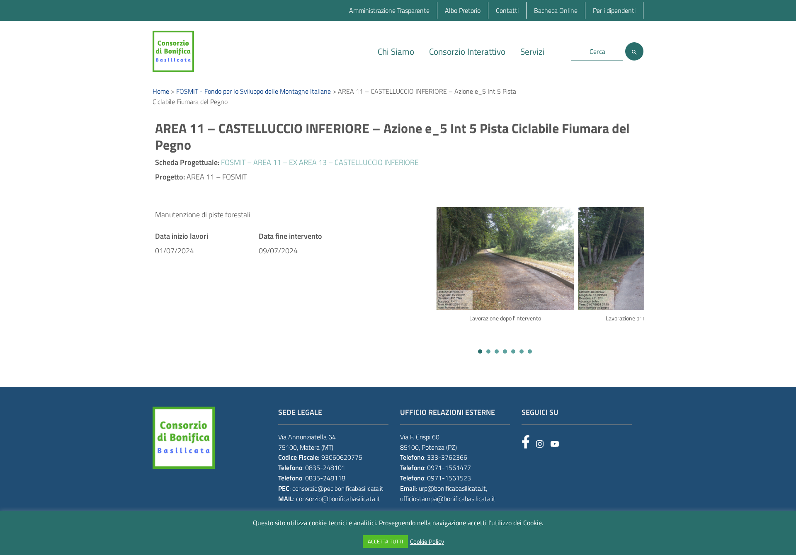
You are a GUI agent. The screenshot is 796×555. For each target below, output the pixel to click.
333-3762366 (447, 457)
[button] (480, 351)
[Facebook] (526, 441)
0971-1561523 (449, 478)
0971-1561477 (449, 468)
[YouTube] (555, 444)
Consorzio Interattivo (467, 51)
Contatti (507, 10)
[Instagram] (540, 444)
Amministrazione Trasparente (389, 10)
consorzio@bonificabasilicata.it (338, 499)
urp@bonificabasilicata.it (452, 488)
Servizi (532, 51)
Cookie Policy (427, 541)
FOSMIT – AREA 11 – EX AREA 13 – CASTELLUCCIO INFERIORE (320, 162)
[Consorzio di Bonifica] (173, 50)
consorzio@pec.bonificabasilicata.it (337, 488)
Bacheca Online (556, 10)
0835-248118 (325, 478)
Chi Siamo (396, 51)
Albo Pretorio (463, 10)
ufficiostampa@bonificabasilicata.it (447, 499)
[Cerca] (634, 51)
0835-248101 (325, 468)
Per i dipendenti (614, 10)
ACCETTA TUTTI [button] (385, 541)
